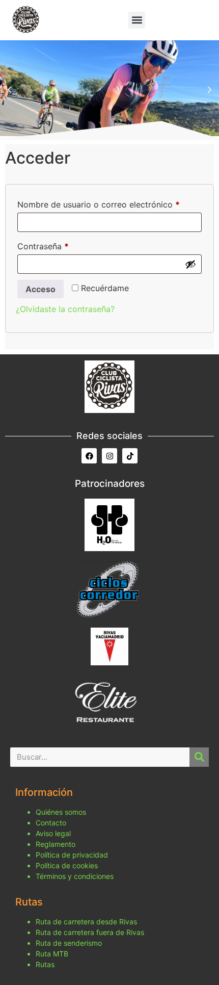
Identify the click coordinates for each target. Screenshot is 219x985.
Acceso (40, 289)
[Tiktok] (130, 455)
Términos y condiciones (75, 876)
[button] (136, 20)
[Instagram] (109, 455)
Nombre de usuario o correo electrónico (109, 203)
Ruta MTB (52, 953)
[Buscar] (199, 757)
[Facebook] (89, 455)
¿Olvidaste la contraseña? (65, 309)
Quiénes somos (61, 812)
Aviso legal (53, 833)
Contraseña (64, 244)
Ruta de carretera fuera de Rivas (90, 932)
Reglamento (55, 844)
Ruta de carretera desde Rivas (86, 921)
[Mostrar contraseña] (190, 264)
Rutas (45, 964)
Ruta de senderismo (69, 943)
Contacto (51, 822)
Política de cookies (67, 865)
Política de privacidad (72, 854)
